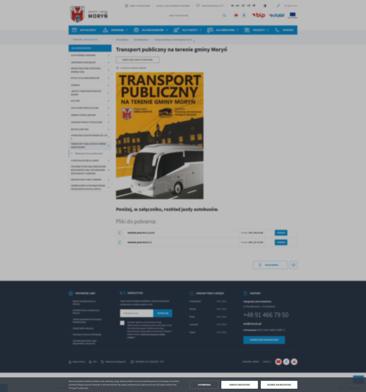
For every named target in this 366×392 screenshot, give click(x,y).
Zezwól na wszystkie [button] (279, 384)
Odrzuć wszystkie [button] (239, 384)
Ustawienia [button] (204, 384)
